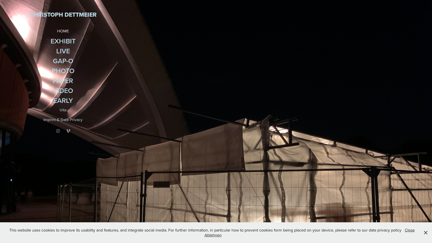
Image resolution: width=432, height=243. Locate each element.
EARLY (63, 100)
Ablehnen (213, 235)
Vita (63, 110)
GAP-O (63, 61)
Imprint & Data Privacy (63, 119)
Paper (63, 81)
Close (410, 230)
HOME (63, 31)
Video (63, 90)
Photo (63, 71)
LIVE (63, 51)
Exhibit (63, 41)
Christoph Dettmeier (63, 14)
